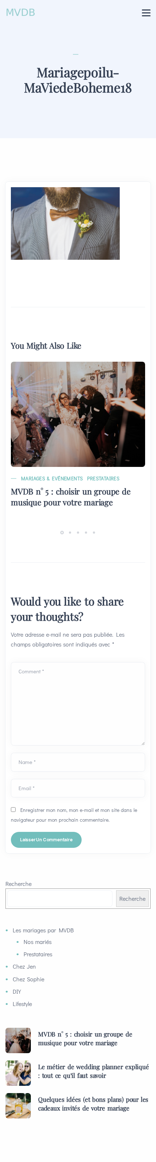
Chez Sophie (28, 979)
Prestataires (103, 478)
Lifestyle (22, 1003)
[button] (63, 532)
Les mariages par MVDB (43, 930)
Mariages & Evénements (52, 478)
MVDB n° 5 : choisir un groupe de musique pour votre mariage (71, 497)
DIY (17, 991)
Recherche (18, 883)
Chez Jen (24, 966)
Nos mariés (38, 941)
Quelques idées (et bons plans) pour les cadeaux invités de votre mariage (93, 1103)
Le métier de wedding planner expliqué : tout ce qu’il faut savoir (93, 1071)
